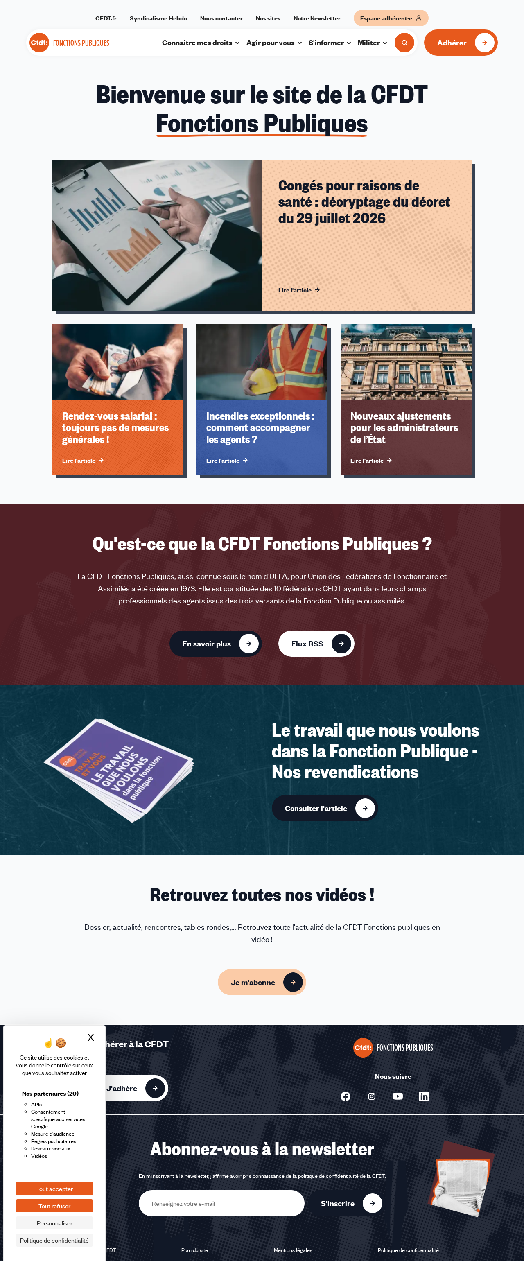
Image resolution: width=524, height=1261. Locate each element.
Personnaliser (54, 1223)
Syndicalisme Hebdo (158, 18)
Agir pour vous (270, 42)
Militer (369, 42)
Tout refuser (54, 1206)
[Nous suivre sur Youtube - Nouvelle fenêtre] (398, 1096)
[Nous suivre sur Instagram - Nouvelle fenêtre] (372, 1096)
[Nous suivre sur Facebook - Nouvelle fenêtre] (345, 1096)
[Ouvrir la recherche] (404, 42)
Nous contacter (221, 18)
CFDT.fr (106, 18)
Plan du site (194, 1250)
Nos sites (268, 18)
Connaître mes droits (197, 42)
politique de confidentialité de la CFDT (341, 1176)
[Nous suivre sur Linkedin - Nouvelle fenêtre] (424, 1096)
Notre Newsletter (317, 18)
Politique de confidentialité (408, 1250)
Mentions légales (293, 1250)
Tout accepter (54, 1188)
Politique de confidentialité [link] (54, 1240)
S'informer (326, 42)
